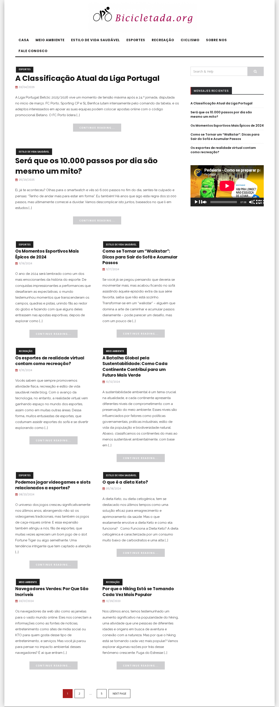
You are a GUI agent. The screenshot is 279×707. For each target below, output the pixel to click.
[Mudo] (255, 202)
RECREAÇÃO (163, 40)
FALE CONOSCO (33, 51)
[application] (227, 185)
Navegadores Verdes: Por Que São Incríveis (51, 592)
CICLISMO (190, 40)
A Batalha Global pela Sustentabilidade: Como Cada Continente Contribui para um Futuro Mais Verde (135, 366)
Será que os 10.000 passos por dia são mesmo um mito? (86, 165)
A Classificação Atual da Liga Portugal (87, 78)
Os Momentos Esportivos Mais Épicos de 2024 (47, 254)
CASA (24, 40)
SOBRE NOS (216, 40)
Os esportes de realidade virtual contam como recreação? (49, 361)
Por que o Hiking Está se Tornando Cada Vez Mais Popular (138, 592)
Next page (119, 693)
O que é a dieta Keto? (125, 482)
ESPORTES (135, 40)
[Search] (255, 71)
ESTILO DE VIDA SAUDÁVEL (95, 40)
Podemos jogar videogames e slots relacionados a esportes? (53, 485)
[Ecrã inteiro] (262, 202)
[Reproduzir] (200, 202)
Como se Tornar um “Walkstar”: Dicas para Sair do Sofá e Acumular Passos (139, 257)
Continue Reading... (97, 127)
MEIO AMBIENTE (50, 40)
